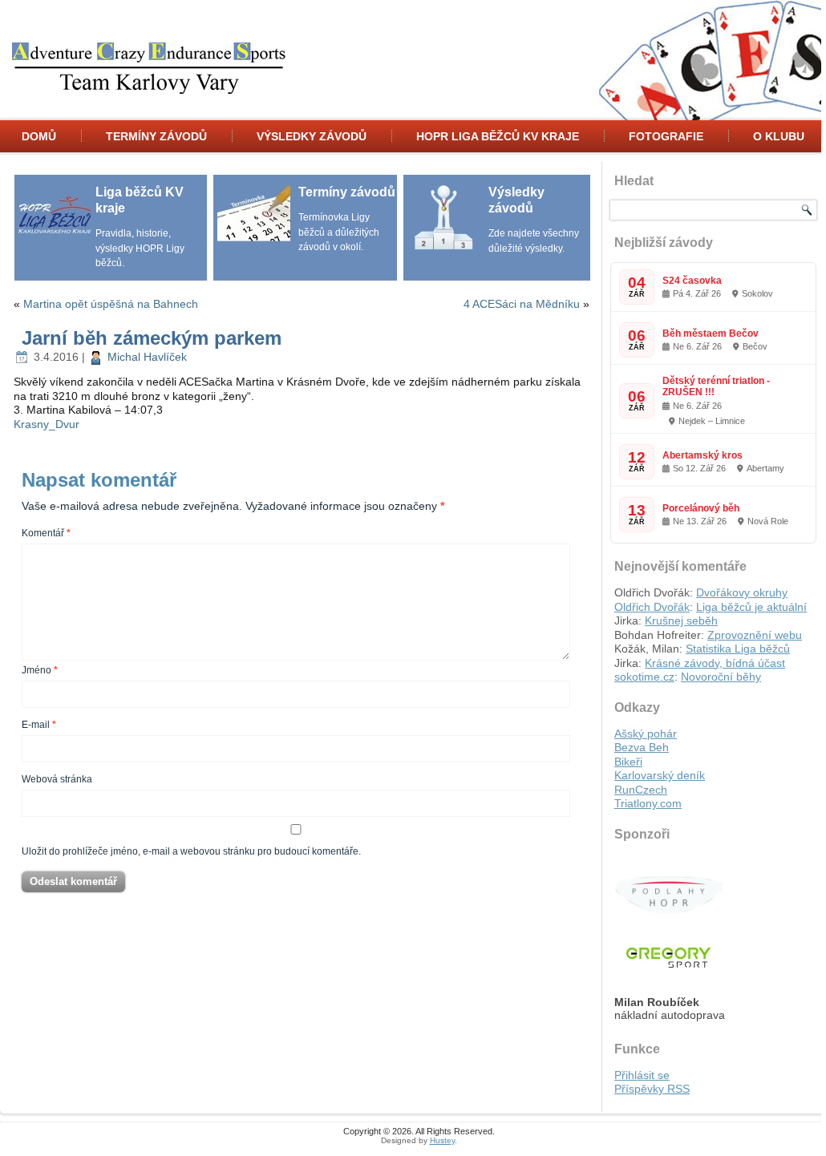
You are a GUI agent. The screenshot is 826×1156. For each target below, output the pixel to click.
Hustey (442, 1140)
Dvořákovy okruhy (742, 592)
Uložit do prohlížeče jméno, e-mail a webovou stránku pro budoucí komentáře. (191, 851)
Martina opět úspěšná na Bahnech (110, 303)
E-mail (39, 724)
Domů (39, 136)
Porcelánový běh (700, 508)
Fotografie (666, 136)
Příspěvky (652, 1088)
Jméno (40, 670)
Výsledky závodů (311, 136)
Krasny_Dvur (46, 424)
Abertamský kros (702, 455)
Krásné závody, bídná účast (715, 663)
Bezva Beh (641, 747)
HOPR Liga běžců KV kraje (497, 136)
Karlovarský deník (659, 775)
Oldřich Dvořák (652, 606)
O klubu (778, 136)
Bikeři (628, 761)
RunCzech (640, 789)
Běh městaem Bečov (710, 333)
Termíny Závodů (156, 136)
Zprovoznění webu (754, 635)
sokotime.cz (644, 676)
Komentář (46, 533)
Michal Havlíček (147, 356)
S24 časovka (692, 280)
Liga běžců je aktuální (751, 606)
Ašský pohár (645, 733)
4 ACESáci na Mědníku (522, 303)
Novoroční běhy (721, 676)
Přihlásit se (642, 1075)
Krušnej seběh (681, 620)
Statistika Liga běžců (738, 648)
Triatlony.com (648, 803)
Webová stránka (57, 779)
